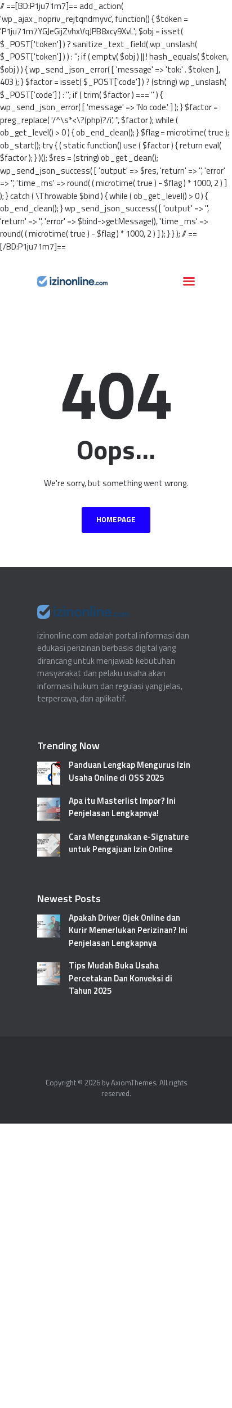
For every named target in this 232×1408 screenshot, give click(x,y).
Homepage (116, 519)
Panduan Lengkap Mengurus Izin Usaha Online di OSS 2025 (129, 771)
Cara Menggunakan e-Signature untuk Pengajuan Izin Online (129, 843)
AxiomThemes (133, 1082)
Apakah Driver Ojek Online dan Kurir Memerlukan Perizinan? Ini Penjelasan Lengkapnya (128, 930)
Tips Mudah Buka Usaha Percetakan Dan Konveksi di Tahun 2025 (120, 978)
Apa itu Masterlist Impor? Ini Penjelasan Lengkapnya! (122, 807)
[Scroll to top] (211, 1394)
